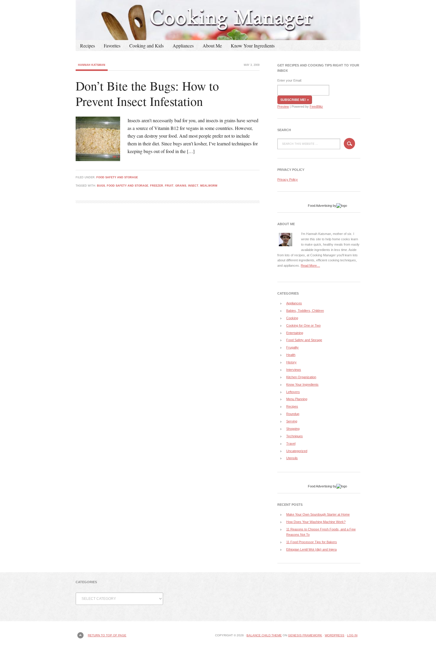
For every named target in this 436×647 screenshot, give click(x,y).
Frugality (292, 347)
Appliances (183, 45)
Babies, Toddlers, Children (305, 310)
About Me (212, 45)
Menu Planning (296, 399)
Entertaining (294, 333)
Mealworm (208, 185)
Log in (352, 635)
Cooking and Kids (146, 45)
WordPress (334, 635)
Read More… (310, 265)
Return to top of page (107, 635)
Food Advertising (320, 205)
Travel (290, 443)
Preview (283, 106)
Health (290, 355)
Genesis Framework (305, 635)
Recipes (87, 45)
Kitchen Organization (301, 377)
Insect (193, 185)
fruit (169, 185)
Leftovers (293, 392)
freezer (156, 185)
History (291, 362)
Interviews (293, 369)
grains (180, 185)
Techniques (294, 436)
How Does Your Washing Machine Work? (316, 522)
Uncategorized (296, 451)
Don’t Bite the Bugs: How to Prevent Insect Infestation (147, 93)
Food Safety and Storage (117, 177)
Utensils (292, 458)
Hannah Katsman (91, 64)
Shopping (293, 428)
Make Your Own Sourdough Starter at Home (318, 514)
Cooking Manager (218, 20)
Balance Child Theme (264, 635)
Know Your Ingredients (253, 45)
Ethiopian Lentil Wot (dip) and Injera (311, 549)
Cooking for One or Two (303, 325)
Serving (291, 421)
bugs (101, 185)
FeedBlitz (316, 106)
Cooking (292, 318)
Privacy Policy (287, 179)
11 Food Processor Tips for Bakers (311, 542)
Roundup (292, 414)
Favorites (112, 45)
